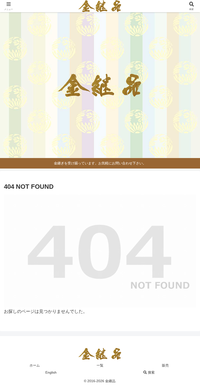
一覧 (100, 365)
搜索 (151, 372)
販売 (165, 365)
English (51, 372)
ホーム (35, 365)
